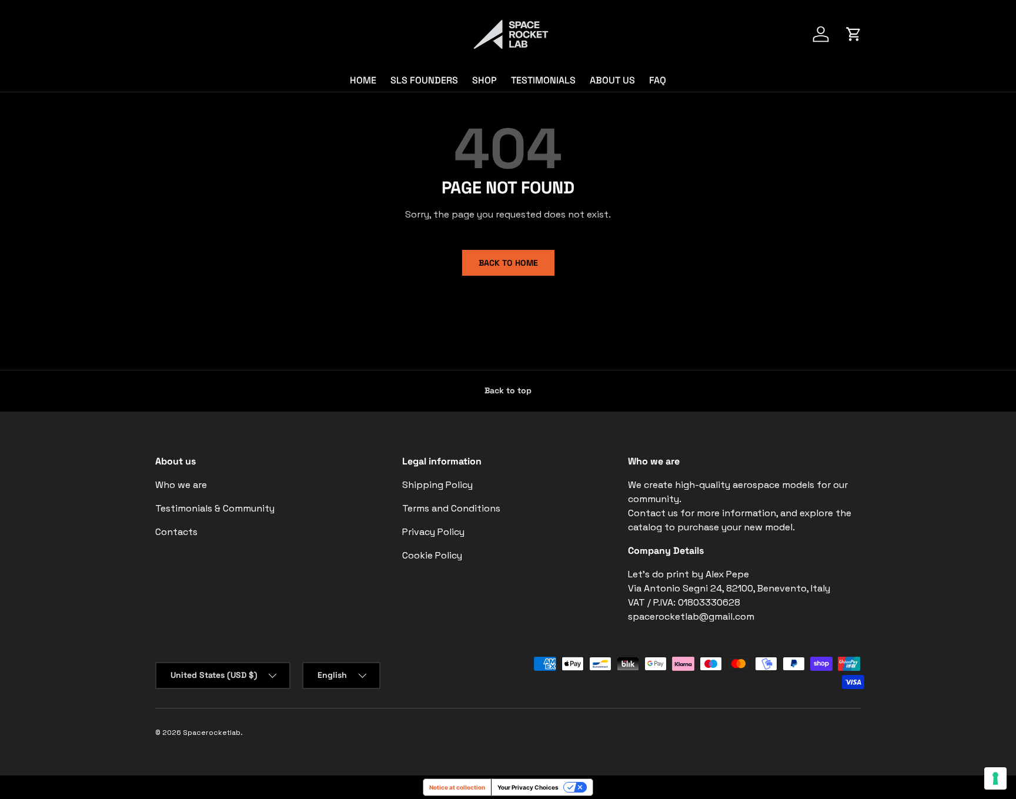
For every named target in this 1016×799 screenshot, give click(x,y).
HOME (363, 80)
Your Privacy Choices (528, 787)
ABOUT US (612, 80)
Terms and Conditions (451, 508)
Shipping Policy (437, 485)
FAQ (657, 80)
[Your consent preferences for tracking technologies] (995, 778)
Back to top (508, 390)
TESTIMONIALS (543, 80)
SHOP (484, 80)
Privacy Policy (433, 532)
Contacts (176, 532)
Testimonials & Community (215, 508)
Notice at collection (457, 787)
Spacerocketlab (211, 732)
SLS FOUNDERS (424, 80)
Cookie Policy (432, 555)
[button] (854, 34)
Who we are (181, 485)
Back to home (508, 263)
